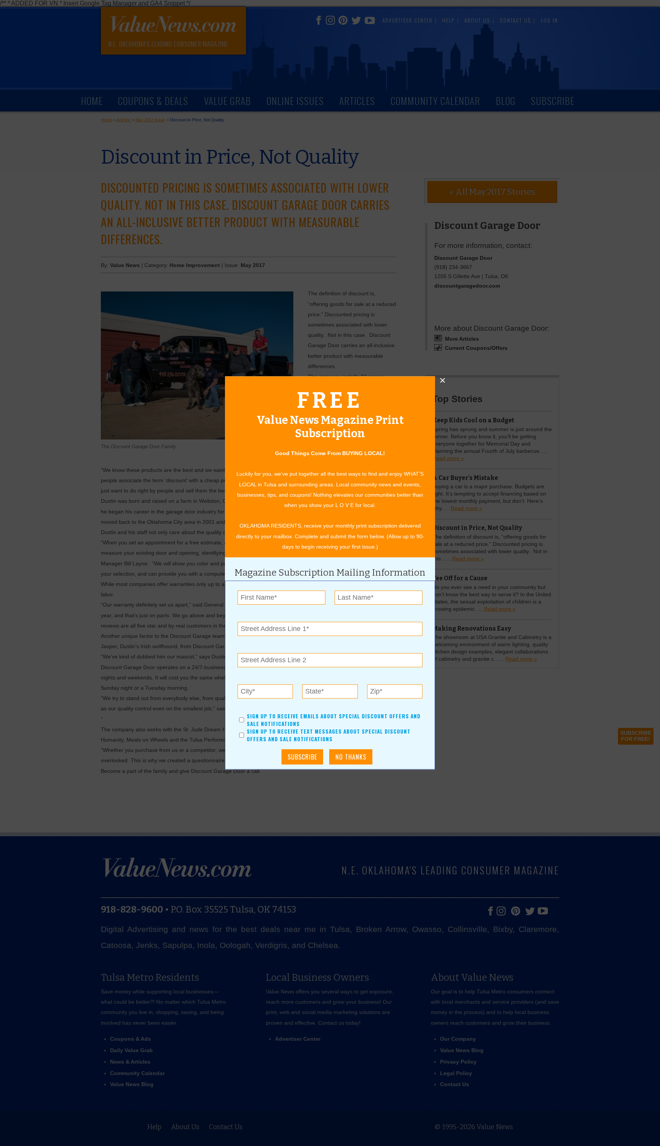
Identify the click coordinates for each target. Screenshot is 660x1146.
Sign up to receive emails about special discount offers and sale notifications (334, 720)
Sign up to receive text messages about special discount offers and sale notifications (329, 735)
